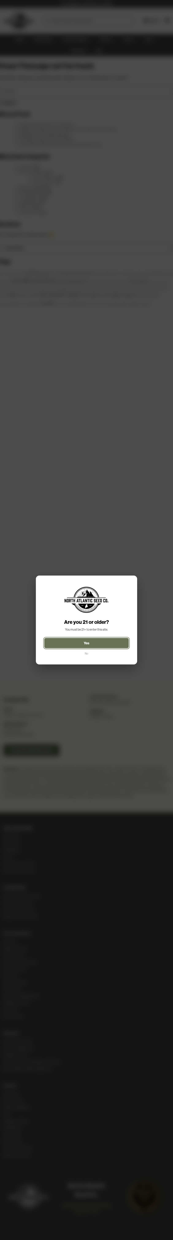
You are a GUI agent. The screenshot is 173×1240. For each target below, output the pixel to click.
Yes (86, 643)
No (86, 653)
